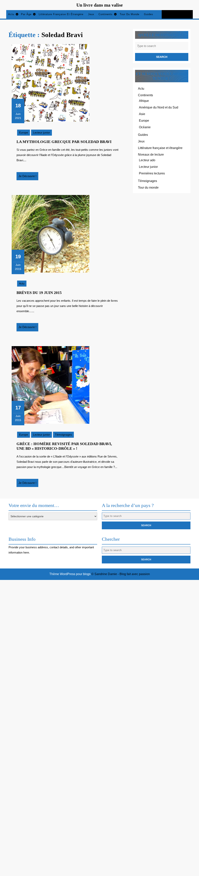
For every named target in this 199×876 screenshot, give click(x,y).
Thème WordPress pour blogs (70, 574)
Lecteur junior (41, 132)
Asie (142, 114)
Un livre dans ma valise (99, 5)
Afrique (144, 100)
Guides (148, 14)
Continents (106, 14)
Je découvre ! (28, 177)
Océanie (145, 127)
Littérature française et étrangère (61, 14)
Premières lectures (152, 173)
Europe (23, 132)
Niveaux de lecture (151, 154)
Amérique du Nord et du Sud (158, 107)
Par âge (26, 14)
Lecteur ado (147, 160)
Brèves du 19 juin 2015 (39, 292)
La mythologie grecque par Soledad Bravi (64, 142)
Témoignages (63, 434)
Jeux (91, 14)
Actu (11, 14)
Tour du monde (129, 14)
